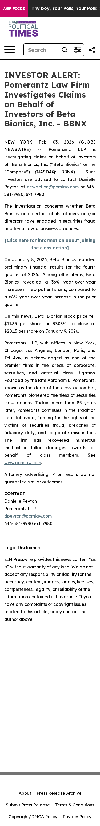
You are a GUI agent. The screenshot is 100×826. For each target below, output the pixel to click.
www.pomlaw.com (22, 462)
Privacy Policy (77, 816)
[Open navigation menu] (9, 49)
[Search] (64, 50)
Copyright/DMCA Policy (33, 816)
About (25, 793)
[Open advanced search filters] (77, 50)
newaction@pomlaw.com (53, 186)
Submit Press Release (28, 805)
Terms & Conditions (74, 805)
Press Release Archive (59, 793)
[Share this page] (92, 49)
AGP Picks (14, 8)
